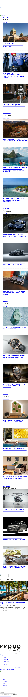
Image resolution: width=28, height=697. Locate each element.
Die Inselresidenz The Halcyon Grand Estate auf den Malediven (15, 200)
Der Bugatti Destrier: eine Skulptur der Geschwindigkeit (15, 235)
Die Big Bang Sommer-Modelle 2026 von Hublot (14, 328)
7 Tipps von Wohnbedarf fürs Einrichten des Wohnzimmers (14, 567)
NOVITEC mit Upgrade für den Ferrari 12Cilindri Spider (14, 263)
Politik (6, 17)
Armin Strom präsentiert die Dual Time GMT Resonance (14, 356)
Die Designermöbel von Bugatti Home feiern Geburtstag (15, 477)
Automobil (7, 208)
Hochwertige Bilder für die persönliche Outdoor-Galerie (15, 449)
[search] (15, 653)
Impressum (3, 669)
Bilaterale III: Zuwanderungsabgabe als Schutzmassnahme (13, 45)
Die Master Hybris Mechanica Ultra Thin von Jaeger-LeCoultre (14, 385)
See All (6, 22)
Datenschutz (10, 669)
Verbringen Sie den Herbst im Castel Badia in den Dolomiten (15, 139)
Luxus (5, 301)
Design (5, 394)
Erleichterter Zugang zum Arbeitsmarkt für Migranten (14, 105)
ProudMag (2, 605)
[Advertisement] (14, 630)
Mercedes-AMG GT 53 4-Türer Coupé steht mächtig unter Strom (14, 293)
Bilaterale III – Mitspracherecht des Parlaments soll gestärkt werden (13, 75)
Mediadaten (18, 667)
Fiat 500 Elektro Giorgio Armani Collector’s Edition (14, 538)
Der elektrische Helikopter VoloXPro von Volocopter (13, 510)
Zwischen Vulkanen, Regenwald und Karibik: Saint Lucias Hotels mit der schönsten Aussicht (15, 170)
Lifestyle (6, 113)
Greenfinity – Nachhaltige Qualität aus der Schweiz (13, 420)
